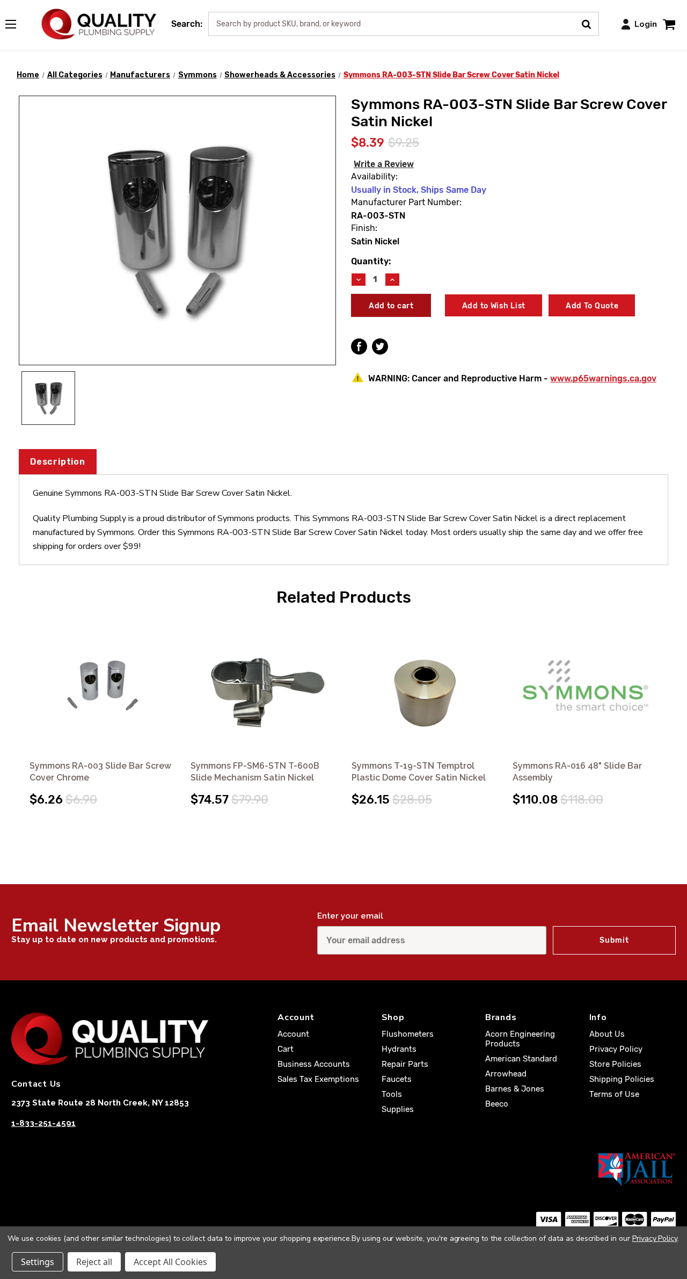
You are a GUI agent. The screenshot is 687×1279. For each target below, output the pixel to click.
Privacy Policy (615, 1049)
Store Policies (615, 1064)
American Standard (521, 1059)
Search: (186, 24)
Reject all (94, 1262)
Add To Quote (592, 305)
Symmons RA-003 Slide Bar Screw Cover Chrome (100, 772)
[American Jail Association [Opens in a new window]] (343, 1169)
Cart (285, 1049)
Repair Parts (405, 1064)
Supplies (398, 1109)
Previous (21, 705)
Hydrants (399, 1049)
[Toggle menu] (16, 22)
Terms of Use (614, 1094)
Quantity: (371, 261)
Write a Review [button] (384, 164)
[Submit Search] (590, 23)
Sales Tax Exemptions (318, 1079)
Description (57, 462)
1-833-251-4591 (43, 1123)
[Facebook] (359, 346)
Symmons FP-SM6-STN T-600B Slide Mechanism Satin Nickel (255, 772)
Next (666, 705)
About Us (607, 1034)
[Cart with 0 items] (669, 24)
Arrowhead (506, 1074)
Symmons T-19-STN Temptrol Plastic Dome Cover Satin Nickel (419, 772)
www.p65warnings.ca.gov (603, 378)
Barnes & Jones (514, 1089)
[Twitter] (380, 346)
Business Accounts (313, 1064)
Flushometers (408, 1034)
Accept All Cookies (170, 1262)
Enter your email (350, 916)
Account (293, 1034)
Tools (392, 1094)
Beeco (496, 1104)
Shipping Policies (621, 1079)
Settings (37, 1262)
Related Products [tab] (343, 597)
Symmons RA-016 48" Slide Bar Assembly (577, 772)
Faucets (397, 1079)
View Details (102, 686)
